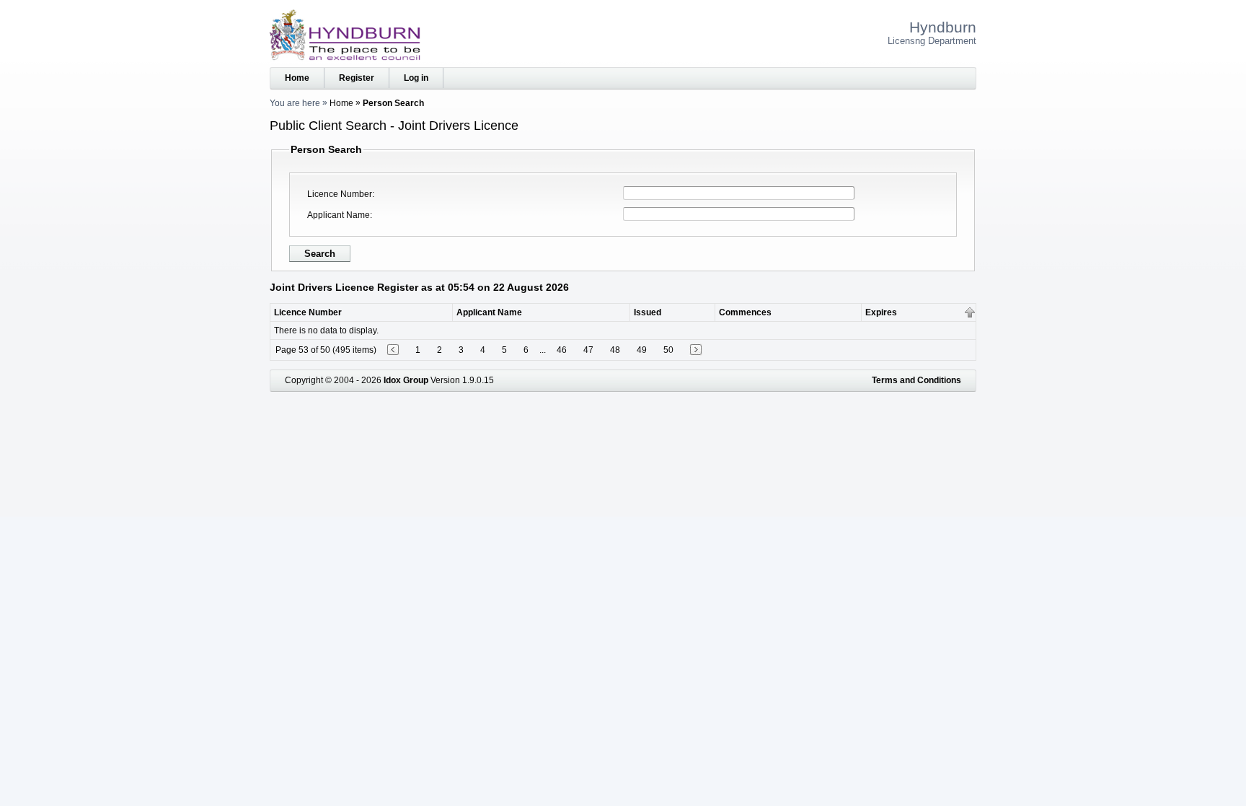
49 (642, 350)
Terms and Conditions (916, 380)
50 (668, 350)
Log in (416, 78)
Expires (881, 312)
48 (615, 350)
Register (356, 78)
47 (588, 350)
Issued (647, 312)
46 (562, 350)
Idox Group (406, 380)
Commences (745, 312)
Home (297, 78)
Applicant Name (338, 215)
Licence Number (339, 194)
